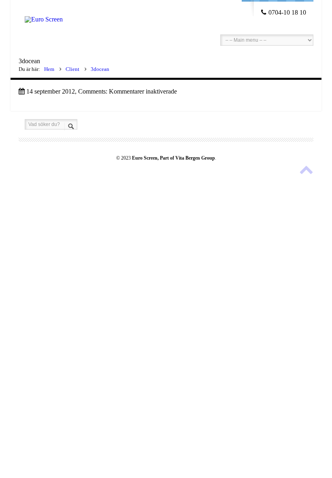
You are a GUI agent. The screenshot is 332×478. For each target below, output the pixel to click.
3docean (100, 69)
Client (72, 69)
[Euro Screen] (44, 11)
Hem (49, 69)
